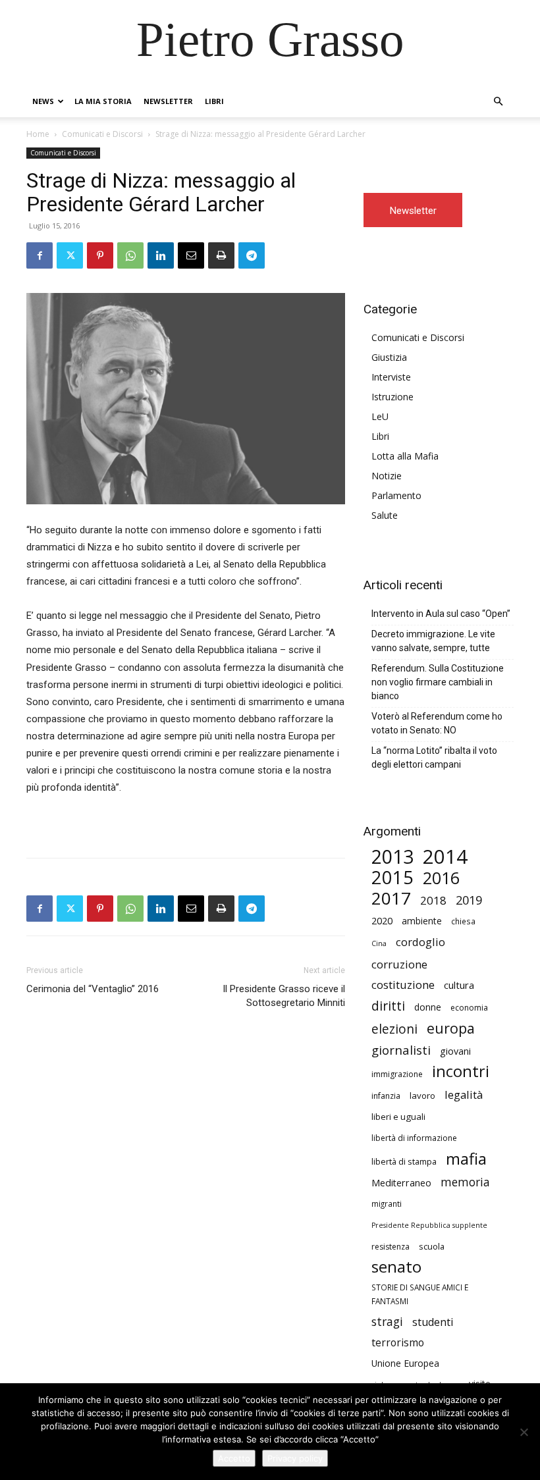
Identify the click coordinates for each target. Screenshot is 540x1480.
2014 (445, 857)
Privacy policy (295, 1458)
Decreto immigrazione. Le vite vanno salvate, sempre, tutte (433, 641)
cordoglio (420, 942)
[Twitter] (70, 255)
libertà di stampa (404, 1161)
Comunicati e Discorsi (102, 134)
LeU (380, 416)
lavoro (422, 1095)
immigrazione (397, 1074)
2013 (392, 857)
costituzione (403, 984)
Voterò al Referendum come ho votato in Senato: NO (436, 723)
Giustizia (389, 357)
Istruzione (392, 396)
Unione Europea (405, 1363)
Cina (379, 943)
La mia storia (103, 101)
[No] (523, 1432)
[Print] (221, 255)
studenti (432, 1322)
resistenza (390, 1246)
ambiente (422, 920)
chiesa (463, 921)
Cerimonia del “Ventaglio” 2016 (92, 989)
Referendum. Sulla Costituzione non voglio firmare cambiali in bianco (437, 682)
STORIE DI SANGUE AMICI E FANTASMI (419, 1294)
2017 (391, 898)
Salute (384, 515)
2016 (441, 878)
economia (469, 1007)
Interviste (391, 377)
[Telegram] (251, 255)
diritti (388, 1006)
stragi (387, 1322)
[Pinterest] (100, 255)
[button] (498, 101)
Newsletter (168, 101)
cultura (459, 984)
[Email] (191, 255)
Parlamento (396, 495)
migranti (386, 1203)
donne (427, 1007)
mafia (466, 1158)
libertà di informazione (414, 1138)
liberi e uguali (398, 1117)
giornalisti (401, 1050)
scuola (432, 1246)
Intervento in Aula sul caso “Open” (440, 613)
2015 (392, 877)
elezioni (394, 1029)
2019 (469, 900)
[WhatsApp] (130, 255)
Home (37, 134)
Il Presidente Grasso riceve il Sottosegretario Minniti (284, 996)
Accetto (234, 1458)
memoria (465, 1182)
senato (396, 1267)
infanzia (385, 1095)
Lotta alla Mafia (405, 456)
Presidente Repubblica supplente (429, 1225)
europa (451, 1028)
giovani (455, 1051)
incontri (460, 1071)
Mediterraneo (401, 1182)
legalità (464, 1094)
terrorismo (397, 1343)
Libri (214, 101)
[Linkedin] (161, 255)
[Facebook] (39, 255)
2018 (433, 900)
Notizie (386, 475)
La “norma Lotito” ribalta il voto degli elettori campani (434, 757)
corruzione (399, 964)
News (43, 101)
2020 (381, 920)
